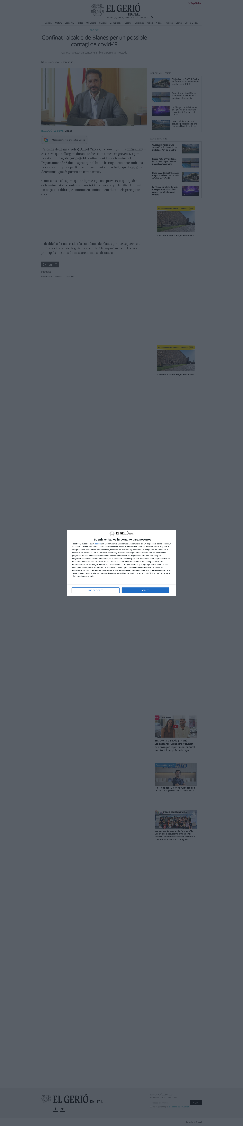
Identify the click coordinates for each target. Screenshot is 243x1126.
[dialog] (121, 563)
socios (98, 544)
